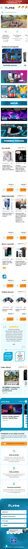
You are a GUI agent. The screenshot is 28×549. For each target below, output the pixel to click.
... (14, 343)
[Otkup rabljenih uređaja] (14, 130)
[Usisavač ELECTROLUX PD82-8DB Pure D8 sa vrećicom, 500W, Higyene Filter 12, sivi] (21, 171)
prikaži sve (21, 147)
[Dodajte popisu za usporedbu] (4, 189)
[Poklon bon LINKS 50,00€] (21, 307)
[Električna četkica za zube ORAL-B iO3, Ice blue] (8, 219)
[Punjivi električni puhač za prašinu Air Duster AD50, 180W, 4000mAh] (21, 267)
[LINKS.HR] (6, 546)
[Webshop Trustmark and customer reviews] (14, 540)
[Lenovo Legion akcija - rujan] (14, 21)
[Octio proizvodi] (14, 76)
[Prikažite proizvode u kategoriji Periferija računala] (12, 58)
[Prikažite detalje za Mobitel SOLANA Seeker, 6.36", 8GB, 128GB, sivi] (8, 267)
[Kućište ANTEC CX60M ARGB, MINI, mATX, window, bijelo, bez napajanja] (8, 171)
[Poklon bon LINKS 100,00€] (8, 307)
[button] (6, 350)
